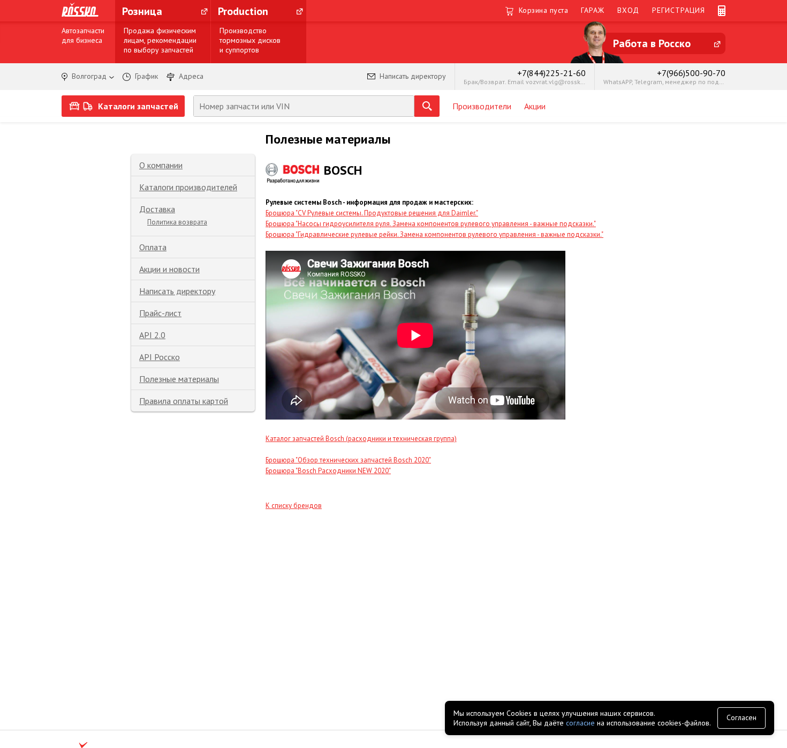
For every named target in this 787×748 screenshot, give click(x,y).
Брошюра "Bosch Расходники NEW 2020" (328, 470)
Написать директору (177, 291)
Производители (481, 106)
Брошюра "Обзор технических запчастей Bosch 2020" (348, 460)
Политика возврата (177, 222)
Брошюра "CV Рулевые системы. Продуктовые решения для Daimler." (372, 213)
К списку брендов (294, 505)
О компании (161, 165)
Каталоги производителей (188, 187)
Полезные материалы (179, 378)
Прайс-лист (160, 313)
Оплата (153, 247)
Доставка (157, 209)
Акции (535, 106)
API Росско (159, 356)
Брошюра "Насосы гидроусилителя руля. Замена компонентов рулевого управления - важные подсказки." (431, 223)
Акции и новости (169, 269)
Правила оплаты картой (183, 400)
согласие (580, 723)
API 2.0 (152, 335)
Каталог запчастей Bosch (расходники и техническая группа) (361, 438)
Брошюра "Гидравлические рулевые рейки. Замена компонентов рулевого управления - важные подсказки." (434, 234)
